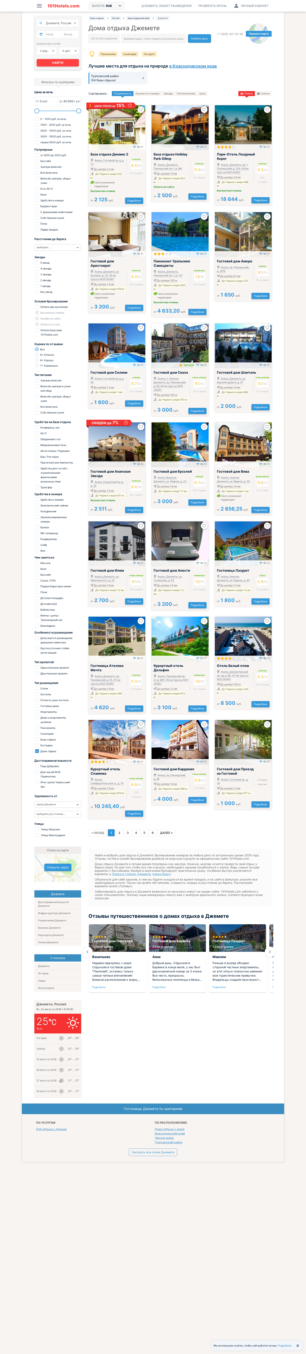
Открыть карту (58, 867)
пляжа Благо (161, 874)
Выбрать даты (199, 38)
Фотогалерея (46, 988)
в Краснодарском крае (193, 66)
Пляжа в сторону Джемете (131, 874)
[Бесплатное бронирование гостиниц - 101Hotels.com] (63, 6)
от (102, 200)
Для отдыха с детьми (51, 1129)
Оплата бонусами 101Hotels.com (51, 332)
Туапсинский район (168, 1142)
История (43, 973)
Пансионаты (108, 54)
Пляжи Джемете (48, 942)
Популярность (122, 93)
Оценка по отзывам (147, 93)
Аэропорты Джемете (51, 935)
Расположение (186, 93)
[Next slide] (270, 952)
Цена (202, 93)
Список (265, 93)
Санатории (129, 54)
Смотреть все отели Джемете (153, 1152)
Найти (57, 62)
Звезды (168, 93)
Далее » (166, 832)
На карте (149, 54)
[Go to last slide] (87, 952)
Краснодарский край (170, 1133)
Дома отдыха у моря (169, 1129)
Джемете (44, 966)
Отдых (42, 980)
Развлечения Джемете (52, 920)
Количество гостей (48, 43)
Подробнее (134, 200)
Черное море (164, 1138)
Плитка (248, 93)
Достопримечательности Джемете (53, 904)
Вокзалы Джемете (49, 927)
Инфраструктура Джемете (54, 913)
